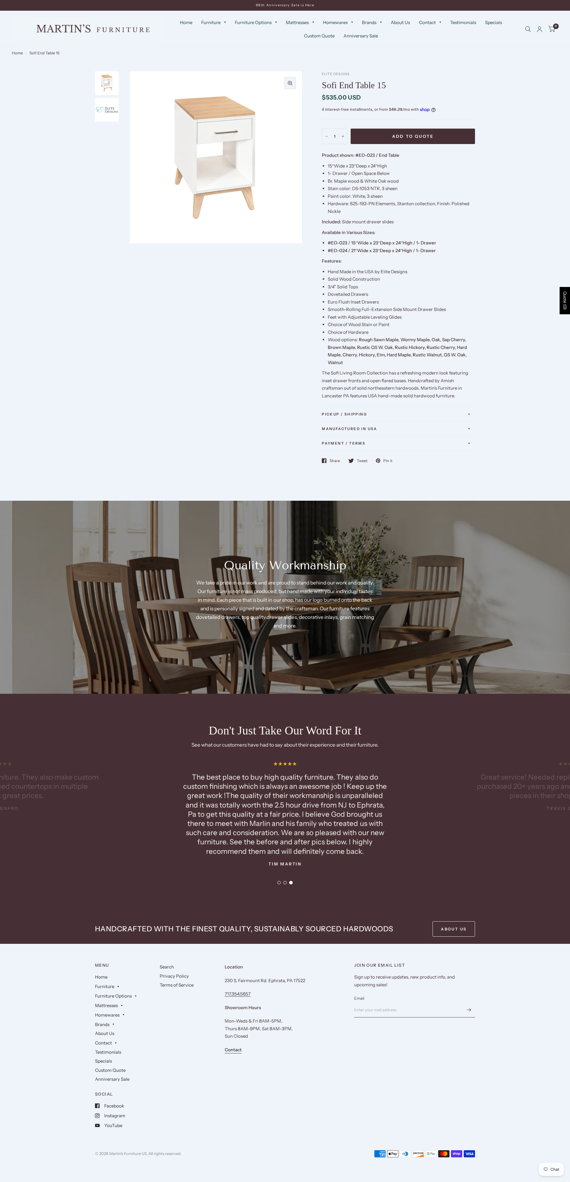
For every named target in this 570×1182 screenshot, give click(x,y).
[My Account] (539, 29)
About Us (400, 22)
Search (167, 967)
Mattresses (297, 22)
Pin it (387, 460)
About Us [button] (454, 929)
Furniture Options (253, 22)
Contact (427, 22)
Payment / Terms (343, 443)
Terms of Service (177, 985)
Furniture (211, 22)
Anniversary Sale (360, 36)
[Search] (528, 29)
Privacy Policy (174, 976)
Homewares (335, 22)
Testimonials (463, 22)
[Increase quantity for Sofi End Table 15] (342, 136)
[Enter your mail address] (469, 1009)
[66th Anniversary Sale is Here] (285, 5)
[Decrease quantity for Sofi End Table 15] (326, 136)
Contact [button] (233, 1050)
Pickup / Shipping (344, 414)
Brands (369, 22)
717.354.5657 (238, 994)
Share (335, 460)
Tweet (362, 460)
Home (186, 22)
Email (359, 998)
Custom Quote (319, 36)
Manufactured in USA (349, 428)
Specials (493, 22)
